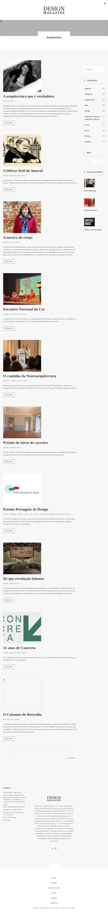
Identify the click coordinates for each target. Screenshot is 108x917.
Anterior (71, 758)
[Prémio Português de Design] (22, 489)
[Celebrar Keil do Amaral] (22, 150)
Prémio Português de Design (25, 509)
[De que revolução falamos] (22, 558)
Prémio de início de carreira (25, 443)
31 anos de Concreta (19, 648)
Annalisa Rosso (90, 210)
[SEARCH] (102, 69)
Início (54, 878)
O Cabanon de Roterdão (22, 714)
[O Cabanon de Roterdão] (22, 694)
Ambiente (6, 381)
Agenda (5, 175)
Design (23, 175)
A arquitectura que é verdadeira (28, 96)
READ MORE (8, 123)
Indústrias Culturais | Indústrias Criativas (55, 514)
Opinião (88, 142)
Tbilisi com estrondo (93, 230)
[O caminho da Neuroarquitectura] (22, 356)
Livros (87, 125)
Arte (30, 514)
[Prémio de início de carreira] (22, 422)
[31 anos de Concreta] (22, 627)
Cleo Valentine (90, 191)
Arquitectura (8, 101)
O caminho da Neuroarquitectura (29, 376)
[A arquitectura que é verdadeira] (22, 76)
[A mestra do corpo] (22, 217)
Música (87, 136)
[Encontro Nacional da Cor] (22, 289)
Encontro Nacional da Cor (24, 309)
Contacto (7, 788)
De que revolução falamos (23, 579)
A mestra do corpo (18, 237)
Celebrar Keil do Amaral (23, 171)
